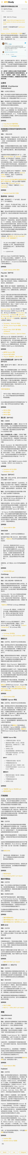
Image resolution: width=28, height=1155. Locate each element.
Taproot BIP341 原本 (9, 527)
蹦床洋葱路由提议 (8, 917)
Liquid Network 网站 (9, 1065)
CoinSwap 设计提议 (9, 633)
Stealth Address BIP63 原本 (11, 270)
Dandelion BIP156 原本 (10, 469)
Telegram (23, 1152)
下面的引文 (9, 539)
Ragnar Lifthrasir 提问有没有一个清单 (11, 33)
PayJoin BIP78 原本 (9, 354)
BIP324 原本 (6, 414)
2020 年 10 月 (16, 316)
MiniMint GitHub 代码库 (10, 1140)
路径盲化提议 (7, 873)
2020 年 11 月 (10, 318)
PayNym (18, 156)
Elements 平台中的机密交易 (11, 126)
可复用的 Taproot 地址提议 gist (12, 789)
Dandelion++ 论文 (8, 471)
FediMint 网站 (7, 1138)
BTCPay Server (20, 313)
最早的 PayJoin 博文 (9, 352)
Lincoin (3, 176)
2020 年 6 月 (4, 314)
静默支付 (3, 685)
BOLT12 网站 (7, 1005)
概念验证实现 (7, 791)
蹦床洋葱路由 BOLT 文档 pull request (13, 920)
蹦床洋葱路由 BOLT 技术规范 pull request (15, 922)
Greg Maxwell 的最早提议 (10, 124)
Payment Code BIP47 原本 (11, 193)
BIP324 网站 (6, 410)
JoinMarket (13, 314)
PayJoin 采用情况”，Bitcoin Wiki (13, 356)
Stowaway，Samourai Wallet (11, 323)
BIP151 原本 (6, 412)
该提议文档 (6, 850)
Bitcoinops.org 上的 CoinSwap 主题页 (14, 635)
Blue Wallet (6, 316)
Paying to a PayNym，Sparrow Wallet (14, 333)
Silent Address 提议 (9, 696)
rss (14, 1152)
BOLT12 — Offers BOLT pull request (13, 1007)
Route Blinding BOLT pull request (13, 876)
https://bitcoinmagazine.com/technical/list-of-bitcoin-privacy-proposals (14, 22)
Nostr (4, 1152)
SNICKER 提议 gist (8, 571)
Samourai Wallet (8, 156)
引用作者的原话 (5, 389)
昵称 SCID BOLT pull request (11, 962)
